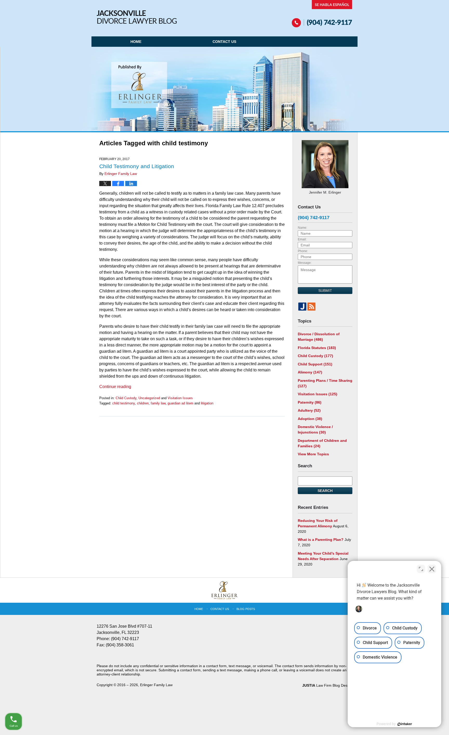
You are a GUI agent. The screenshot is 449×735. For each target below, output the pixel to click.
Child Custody (126, 398)
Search (325, 491)
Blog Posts (245, 609)
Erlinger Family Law (156, 685)
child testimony (123, 403)
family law (158, 403)
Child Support (315, 364)
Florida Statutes (317, 348)
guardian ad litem (180, 403)
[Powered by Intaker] (405, 724)
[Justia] (302, 307)
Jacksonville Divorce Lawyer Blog (137, 17)
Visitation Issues (180, 398)
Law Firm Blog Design (327, 685)
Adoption (310, 419)
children (143, 403)
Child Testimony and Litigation (136, 166)
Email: (302, 239)
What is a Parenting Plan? (321, 539)
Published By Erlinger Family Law (322, 13)
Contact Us (224, 42)
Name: (302, 227)
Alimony (310, 372)
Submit (325, 290)
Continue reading (115, 386)
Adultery (309, 410)
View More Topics (313, 454)
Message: (305, 263)
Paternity (309, 402)
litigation (207, 403)
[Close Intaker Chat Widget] (432, 569)
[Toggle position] (421, 569)
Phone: (303, 251)
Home (135, 42)
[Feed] (311, 307)
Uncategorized (149, 398)
